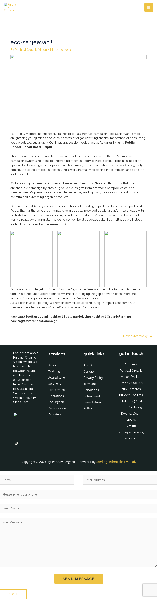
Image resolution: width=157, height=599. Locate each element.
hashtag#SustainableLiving (70, 316)
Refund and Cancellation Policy (92, 402)
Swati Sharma (77, 169)
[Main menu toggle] (148, 7)
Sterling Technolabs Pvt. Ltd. (116, 462)
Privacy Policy (93, 377)
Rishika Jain (91, 165)
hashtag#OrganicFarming (111, 316)
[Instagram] (16, 443)
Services (54, 365)
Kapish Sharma (117, 156)
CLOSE (13, 594)
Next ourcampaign (138, 336)
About (88, 365)
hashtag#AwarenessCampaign (33, 321)
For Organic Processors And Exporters (59, 408)
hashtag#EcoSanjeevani (29, 316)
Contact (89, 371)
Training (54, 371)
